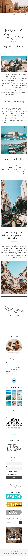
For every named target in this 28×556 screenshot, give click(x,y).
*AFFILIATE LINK (14, 434)
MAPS (14, 41)
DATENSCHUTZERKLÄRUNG (8, 553)
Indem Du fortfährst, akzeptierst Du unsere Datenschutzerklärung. (11, 473)
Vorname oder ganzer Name (12, 461)
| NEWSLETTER (23, 553)
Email (7, 466)
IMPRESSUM (16, 553)
